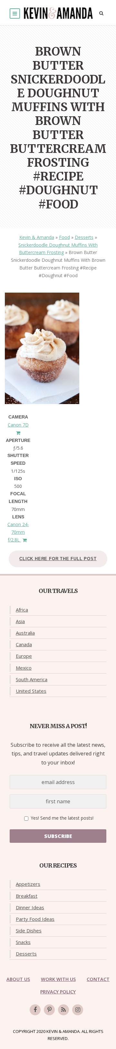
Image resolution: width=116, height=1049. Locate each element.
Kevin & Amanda (36, 237)
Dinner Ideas (30, 907)
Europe (24, 656)
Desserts (84, 237)
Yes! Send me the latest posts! (61, 818)
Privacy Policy (58, 992)
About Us (18, 979)
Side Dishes (29, 930)
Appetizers (28, 884)
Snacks (23, 942)
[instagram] (77, 1009)
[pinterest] (49, 1009)
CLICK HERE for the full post (57, 558)
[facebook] (35, 1009)
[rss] (63, 1009)
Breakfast (26, 896)
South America (31, 679)
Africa (22, 609)
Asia (20, 621)
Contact (98, 979)
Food (64, 237)
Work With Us (58, 979)
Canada (24, 644)
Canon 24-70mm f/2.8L (18, 532)
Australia (25, 633)
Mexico (24, 668)
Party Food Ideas (35, 919)
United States (31, 691)
